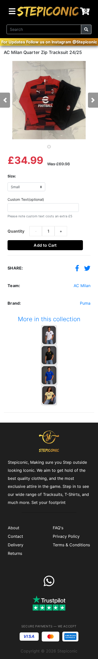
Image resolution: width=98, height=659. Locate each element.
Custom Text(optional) (26, 199)
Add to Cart (45, 245)
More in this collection (49, 319)
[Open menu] (12, 12)
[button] (7, 100)
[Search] (86, 29)
